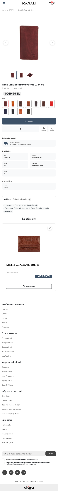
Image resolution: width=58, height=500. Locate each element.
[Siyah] (13, 111)
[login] (53, 3)
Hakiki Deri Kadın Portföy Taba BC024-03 (22, 265)
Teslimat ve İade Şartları (11, 405)
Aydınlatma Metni (12, 459)
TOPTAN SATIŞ (7, 443)
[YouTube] (17, 472)
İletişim (4, 429)
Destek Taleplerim (8, 385)
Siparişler (5, 367)
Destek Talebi (7, 400)
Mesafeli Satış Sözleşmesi (11, 409)
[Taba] (20, 111)
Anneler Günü (7, 338)
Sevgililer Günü (7, 343)
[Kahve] (43, 104)
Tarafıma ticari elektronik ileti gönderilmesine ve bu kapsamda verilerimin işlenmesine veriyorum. (28, 463)
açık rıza (25, 464)
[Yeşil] (28, 111)
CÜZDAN (10, 10)
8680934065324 (37, 157)
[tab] (22, 200)
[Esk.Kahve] (20, 104)
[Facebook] (4, 472)
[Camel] (13, 104)
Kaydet (51, 453)
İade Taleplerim (7, 376)
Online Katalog (7, 438)
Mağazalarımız (7, 434)
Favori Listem (7, 372)
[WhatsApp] (23, 472)
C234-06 (7, 157)
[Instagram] (11, 472)
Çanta (4, 314)
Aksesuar (5, 327)
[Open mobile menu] (4, 3)
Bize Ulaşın (6, 396)
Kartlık (4, 323)
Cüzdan (5, 309)
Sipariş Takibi (7, 380)
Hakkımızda (6, 425)
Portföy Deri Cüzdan (25, 10)
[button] (50, 4)
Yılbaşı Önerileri (8, 351)
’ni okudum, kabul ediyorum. (22, 459)
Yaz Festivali (6, 356)
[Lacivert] (5, 111)
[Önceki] (5, 42)
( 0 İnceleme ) (17, 88)
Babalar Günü (7, 347)
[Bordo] (5, 104)
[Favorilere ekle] (50, 228)
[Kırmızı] (51, 104)
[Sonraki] (52, 42)
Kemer (4, 318)
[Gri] (36, 104)
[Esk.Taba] (28, 104)
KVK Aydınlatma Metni (10, 414)
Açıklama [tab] (7, 199)
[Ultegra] (29, 488)
